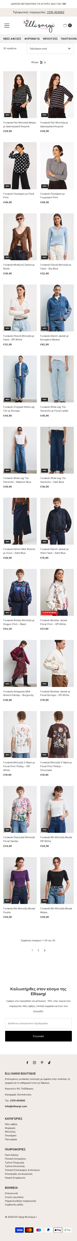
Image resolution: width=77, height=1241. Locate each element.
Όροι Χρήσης (11, 1154)
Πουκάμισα (10, 1135)
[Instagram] (34, 1063)
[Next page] (45, 950)
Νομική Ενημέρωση (15, 1177)
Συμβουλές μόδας (14, 1204)
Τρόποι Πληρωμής (14, 1162)
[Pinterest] (42, 1063)
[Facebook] (27, 1063)
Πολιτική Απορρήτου (15, 1158)
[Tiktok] (49, 1063)
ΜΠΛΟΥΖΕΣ (50, 38)
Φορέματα (10, 1128)
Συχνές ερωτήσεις (14, 1197)
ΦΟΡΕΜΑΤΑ (32, 38)
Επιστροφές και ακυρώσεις (19, 1173)
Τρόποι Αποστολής (15, 1166)
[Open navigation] (7, 25)
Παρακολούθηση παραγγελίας (20, 1200)
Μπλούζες (10, 1131)
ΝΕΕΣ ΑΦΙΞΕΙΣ (12, 38)
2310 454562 (55, 12)
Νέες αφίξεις (11, 1124)
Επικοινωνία (11, 1193)
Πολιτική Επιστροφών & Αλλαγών (22, 1170)
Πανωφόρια (11, 1139)
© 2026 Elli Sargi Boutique (20, 1216)
